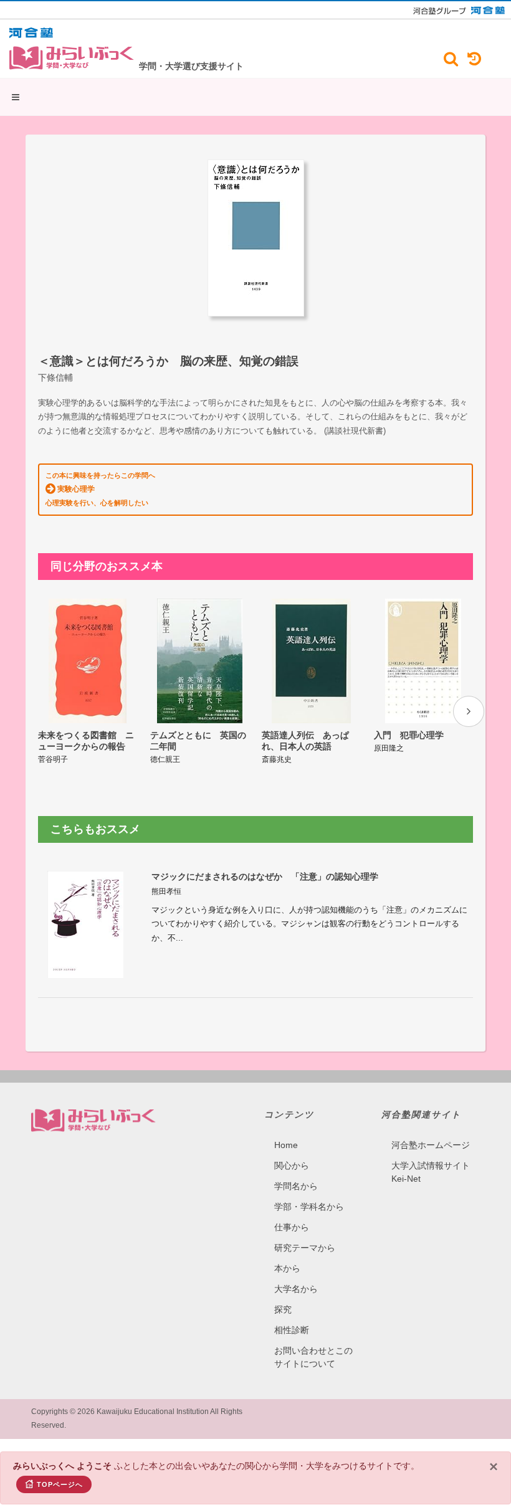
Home (286, 1145)
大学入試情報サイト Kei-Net (430, 1172)
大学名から (296, 1289)
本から (287, 1268)
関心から (291, 1165)
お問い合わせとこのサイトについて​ (313, 1357)
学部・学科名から (309, 1207)
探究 (283, 1309)
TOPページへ (60, 1484)
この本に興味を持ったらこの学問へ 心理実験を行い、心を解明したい (100, 489)
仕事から (291, 1227)
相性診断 (291, 1330)
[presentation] (468, 711)
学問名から (296, 1186)
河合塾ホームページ (430, 1145)
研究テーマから (304, 1248)
